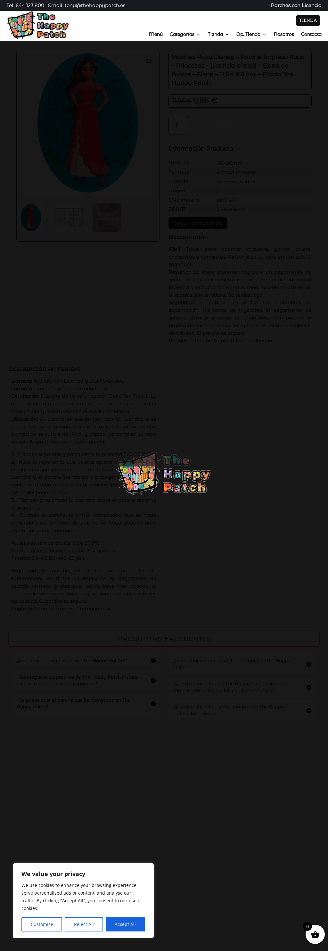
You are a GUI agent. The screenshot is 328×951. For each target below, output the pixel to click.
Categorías (182, 34)
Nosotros (284, 34)
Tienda (215, 34)
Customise (42, 924)
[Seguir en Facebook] (227, 889)
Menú (156, 34)
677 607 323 (250, 861)
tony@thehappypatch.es (264, 874)
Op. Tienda (248, 34)
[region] (83, 900)
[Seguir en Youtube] (253, 889)
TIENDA (308, 20)
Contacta (311, 34)
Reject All (84, 924)
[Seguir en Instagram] (240, 889)
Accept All (125, 924)
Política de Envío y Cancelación (51, 940)
